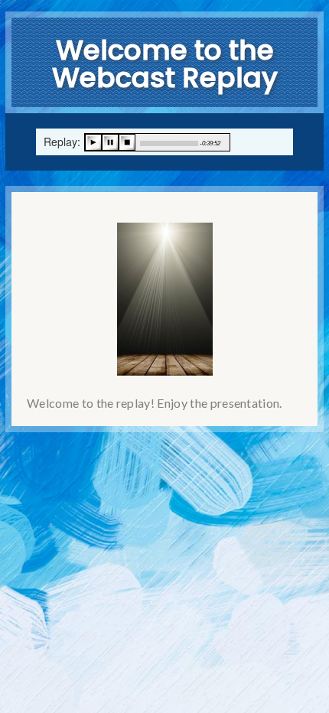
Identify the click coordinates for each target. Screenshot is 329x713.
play (93, 142)
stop (127, 142)
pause (110, 142)
